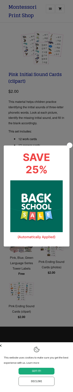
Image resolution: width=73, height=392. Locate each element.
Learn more (32, 362)
